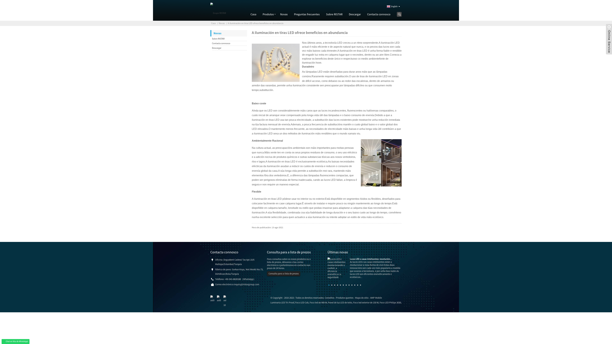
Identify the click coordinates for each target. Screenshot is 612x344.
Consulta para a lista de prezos (284, 273)
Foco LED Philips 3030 (390, 302)
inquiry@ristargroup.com (246, 284)
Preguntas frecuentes (307, 14)
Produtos (268, 14)
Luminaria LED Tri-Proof (282, 302)
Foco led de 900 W (318, 302)
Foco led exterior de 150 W (366, 302)
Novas (284, 14)
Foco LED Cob (302, 302)
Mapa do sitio (361, 297)
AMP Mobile (376, 297)
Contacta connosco (378, 14)
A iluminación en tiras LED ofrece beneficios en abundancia (255, 23)
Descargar (355, 14)
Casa (253, 14)
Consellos (329, 297)
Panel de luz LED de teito (340, 302)
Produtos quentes (344, 297)
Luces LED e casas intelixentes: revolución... (371, 259)
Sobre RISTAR (334, 14)
